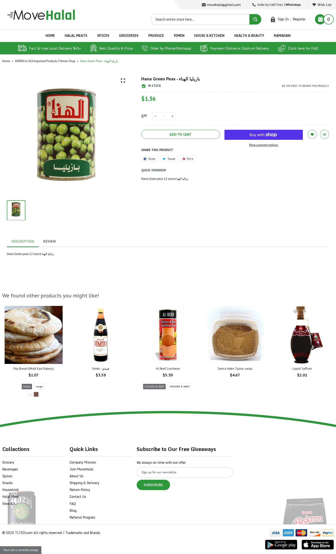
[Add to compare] (324, 134)
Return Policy (79, 489)
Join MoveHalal (81, 469)
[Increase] (172, 116)
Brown (36, 394)
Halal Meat (10, 496)
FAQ (72, 503)
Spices (7, 476)
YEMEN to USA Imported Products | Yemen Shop (45, 61)
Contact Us (77, 496)
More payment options (263, 145)
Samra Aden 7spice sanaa (234, 368)
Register (299, 19)
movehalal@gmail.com (224, 4)
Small (27, 386)
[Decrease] (155, 116)
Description (22, 241)
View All (8, 503)
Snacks (7, 482)
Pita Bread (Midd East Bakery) (33, 368)
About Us (76, 476)
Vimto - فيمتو (100, 368)
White (29, 394)
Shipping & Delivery (84, 482)
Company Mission (82, 462)
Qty (144, 116)
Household (10, 489)
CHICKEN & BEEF (154, 386)
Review (49, 241)
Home (6, 61)
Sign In (283, 19)
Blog (73, 510)
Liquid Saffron (302, 368)
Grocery (8, 462)
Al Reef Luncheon (168, 368)
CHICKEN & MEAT (179, 386)
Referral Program (82, 517)
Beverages (10, 469)
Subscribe (153, 485)
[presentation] (11, 352)
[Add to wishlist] (312, 134)
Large (39, 386)
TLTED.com (24, 532)
